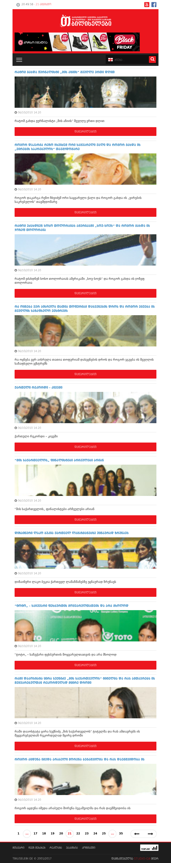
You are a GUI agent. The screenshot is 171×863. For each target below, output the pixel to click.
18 (44, 833)
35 (121, 833)
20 (61, 833)
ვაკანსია (72, 848)
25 (104, 833)
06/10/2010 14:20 (29, 112)
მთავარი (18, 848)
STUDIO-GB (142, 858)
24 (95, 833)
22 (78, 833)
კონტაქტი (88, 848)
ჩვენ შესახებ (37, 848)
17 (35, 833)
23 (87, 833)
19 (52, 833)
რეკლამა (56, 848)
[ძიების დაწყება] (152, 59)
